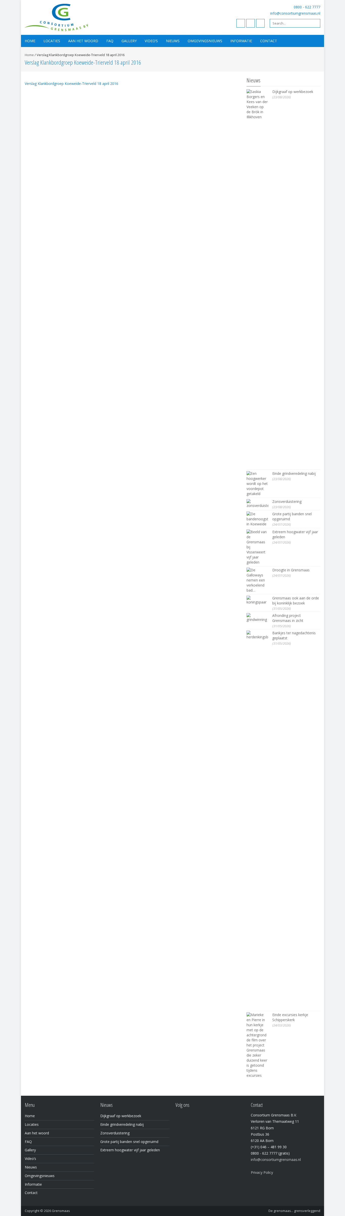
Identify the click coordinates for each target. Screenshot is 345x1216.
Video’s (151, 40)
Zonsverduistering (287, 501)
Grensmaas (61, 1210)
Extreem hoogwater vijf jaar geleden (130, 1150)
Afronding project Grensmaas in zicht (287, 618)
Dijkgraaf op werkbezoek (292, 91)
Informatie (241, 40)
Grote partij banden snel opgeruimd (129, 1141)
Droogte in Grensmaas (291, 570)
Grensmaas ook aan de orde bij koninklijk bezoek (295, 600)
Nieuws (173, 40)
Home (30, 40)
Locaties (51, 40)
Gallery (129, 40)
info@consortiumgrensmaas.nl (295, 13)
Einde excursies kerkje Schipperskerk (290, 1017)
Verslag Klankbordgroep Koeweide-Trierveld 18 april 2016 (71, 83)
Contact (268, 40)
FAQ (109, 40)
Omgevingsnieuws (205, 40)
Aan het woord (83, 40)
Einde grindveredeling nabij (294, 473)
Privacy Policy (262, 1172)
